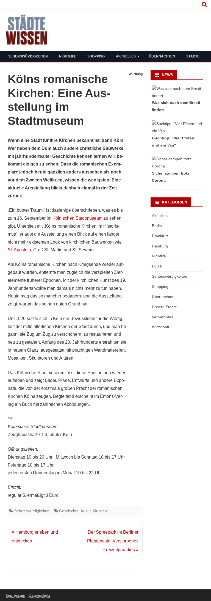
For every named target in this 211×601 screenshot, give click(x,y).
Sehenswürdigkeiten (28, 56)
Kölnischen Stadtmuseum (77, 218)
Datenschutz (39, 595)
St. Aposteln (19, 249)
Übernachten (162, 56)
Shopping (96, 56)
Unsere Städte (164, 307)
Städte (192, 56)
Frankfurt (160, 236)
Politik (157, 266)
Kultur (86, 511)
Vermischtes (162, 317)
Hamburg (160, 246)
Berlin (157, 226)
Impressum (15, 595)
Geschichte (69, 511)
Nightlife (67, 56)
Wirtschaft (160, 327)
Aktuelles (126, 56)
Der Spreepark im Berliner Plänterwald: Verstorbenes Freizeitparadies (112, 541)
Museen (100, 511)
